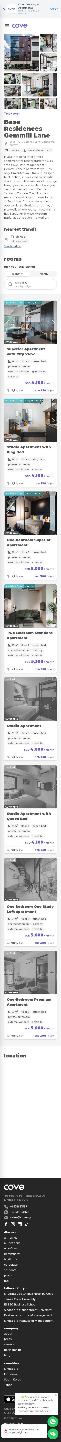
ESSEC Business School (20, 1304)
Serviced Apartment (39, 150)
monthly (17, 273)
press (8, 1339)
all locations (12, 1243)
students (10, 1270)
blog (7, 1355)
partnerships (13, 1349)
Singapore (11, 1368)
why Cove (10, 1248)
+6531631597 (18, 1206)
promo (9, 1275)
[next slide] (53, 322)
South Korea (12, 1379)
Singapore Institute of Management (29, 1320)
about (8, 1333)
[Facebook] (6, 1224)
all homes (10, 1237)
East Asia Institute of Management (28, 1315)
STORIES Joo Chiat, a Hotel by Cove (28, 1293)
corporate (11, 1264)
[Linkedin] (20, 1224)
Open (54, 8)
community (12, 1253)
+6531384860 (19, 1212)
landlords (10, 1259)
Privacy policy (13, 1423)
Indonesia (11, 1374)
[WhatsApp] (52, 1421)
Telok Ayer (12, 113)
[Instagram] (13, 1224)
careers (9, 1344)
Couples (14, 150)
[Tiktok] (26, 1224)
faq (6, 1281)
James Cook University (20, 1299)
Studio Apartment (24, 726)
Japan (8, 1385)
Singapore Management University (28, 1310)
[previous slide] (7, 322)
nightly (43, 273)
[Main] (19, 26)
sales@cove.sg (20, 1217)
